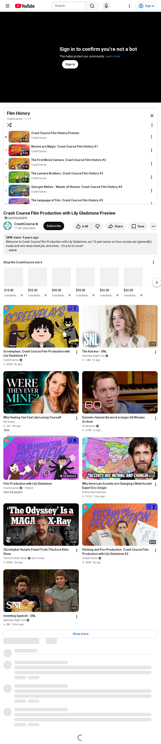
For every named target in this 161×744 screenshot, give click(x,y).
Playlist (29, 488)
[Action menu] (152, 125)
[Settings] (129, 5)
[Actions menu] (153, 262)
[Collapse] (152, 115)
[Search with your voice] (106, 6)
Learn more (112, 56)
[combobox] (69, 5)
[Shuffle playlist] (9, 125)
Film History (18, 113)
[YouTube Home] (25, 6)
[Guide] (7, 5)
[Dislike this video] (97, 226)
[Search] (92, 6)
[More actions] (153, 226)
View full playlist (12, 492)
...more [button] (11, 250)
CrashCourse (14, 118)
